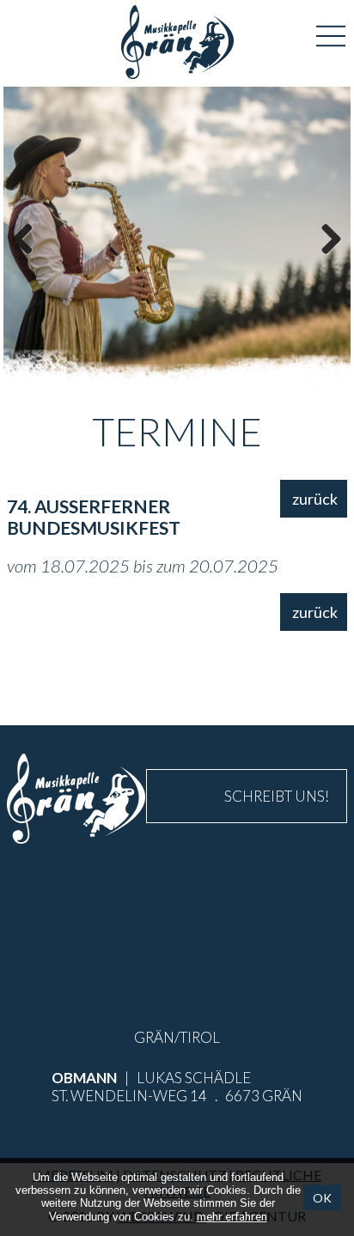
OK (322, 1197)
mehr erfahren (232, 1216)
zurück (315, 498)
